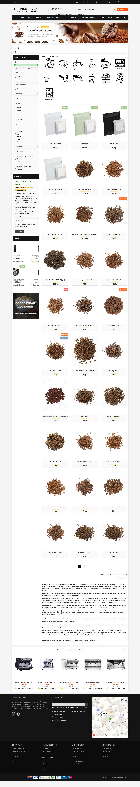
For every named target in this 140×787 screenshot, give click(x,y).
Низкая (19, 98)
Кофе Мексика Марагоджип (84, 461)
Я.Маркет (45, 766)
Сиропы (29, 17)
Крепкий (19, 119)
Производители (77, 748)
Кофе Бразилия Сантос (55, 370)
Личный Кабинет (107, 748)
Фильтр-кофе (20, 169)
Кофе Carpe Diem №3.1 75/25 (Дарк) (55, 280)
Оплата (24, 2)
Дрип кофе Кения (84, 143)
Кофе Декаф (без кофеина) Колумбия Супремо (55, 416)
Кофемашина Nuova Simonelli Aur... (70, 682)
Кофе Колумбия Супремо (113, 416)
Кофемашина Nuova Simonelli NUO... (116, 682)
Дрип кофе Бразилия (55, 143)
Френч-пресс (20, 164)
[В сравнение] (29, 678)
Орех (18, 134)
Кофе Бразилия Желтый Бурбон (84, 325)
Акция (117, 17)
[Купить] (19, 678)
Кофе (16, 17)
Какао (18, 129)
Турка (18, 161)
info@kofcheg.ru (58, 714)
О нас (13, 2)
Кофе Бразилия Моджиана (114, 325)
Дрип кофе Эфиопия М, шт (55, 189)
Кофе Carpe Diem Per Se (84, 189)
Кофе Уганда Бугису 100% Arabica (84, 552)
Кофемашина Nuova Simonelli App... (24, 682)
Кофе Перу (84, 507)
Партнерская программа (79, 754)
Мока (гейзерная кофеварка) (25, 156)
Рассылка (105, 756)
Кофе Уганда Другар (114, 552)
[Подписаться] (86, 704)
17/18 (18, 79)
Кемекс (19, 154)
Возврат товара (47, 751)
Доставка (18, 2)
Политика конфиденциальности (21, 751)
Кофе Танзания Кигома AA (55, 552)
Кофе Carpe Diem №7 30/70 (55, 325)
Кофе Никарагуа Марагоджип (113, 461)
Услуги (73, 17)
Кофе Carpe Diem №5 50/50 (114, 280)
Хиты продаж (72, 650)
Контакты (45, 748)
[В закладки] (24, 678)
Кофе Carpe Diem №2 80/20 (55, 234)
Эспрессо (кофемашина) (24, 166)
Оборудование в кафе (87, 17)
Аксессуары (48, 17)
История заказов (107, 751)
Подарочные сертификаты (79, 751)
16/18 (18, 77)
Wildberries (45, 764)
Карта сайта (46, 754)
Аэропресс (20, 151)
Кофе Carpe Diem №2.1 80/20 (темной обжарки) (84, 234)
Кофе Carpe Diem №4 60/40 (85, 280)
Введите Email (19, 217)
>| (89, 566)
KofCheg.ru (126, 777)
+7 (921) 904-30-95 (56, 9)
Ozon (44, 761)
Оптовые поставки (105, 17)
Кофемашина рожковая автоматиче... (93, 683)
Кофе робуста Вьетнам (114, 507)
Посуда (38, 17)
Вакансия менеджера (78, 761)
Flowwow (45, 769)
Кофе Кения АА (84, 416)
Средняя (19, 110)
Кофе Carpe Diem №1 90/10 (114, 189)
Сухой (18, 89)
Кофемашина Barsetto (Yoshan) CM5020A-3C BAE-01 (26, 256)
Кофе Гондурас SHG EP (114, 370)
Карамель (19, 131)
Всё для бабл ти (62, 17)
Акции (81, 650)
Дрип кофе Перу (114, 143)
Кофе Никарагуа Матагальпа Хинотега (55, 507)
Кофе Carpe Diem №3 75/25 (114, 234)
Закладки (105, 754)
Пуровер (19, 159)
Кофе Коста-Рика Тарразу (55, 461)
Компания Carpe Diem (18, 701)
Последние (60, 650)
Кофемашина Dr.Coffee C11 (26, 279)
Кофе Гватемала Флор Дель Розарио (84, 370)
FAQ (14, 761)
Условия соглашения (18, 748)
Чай (22, 17)
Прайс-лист (76, 759)
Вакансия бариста (77, 764)
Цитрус (19, 136)
